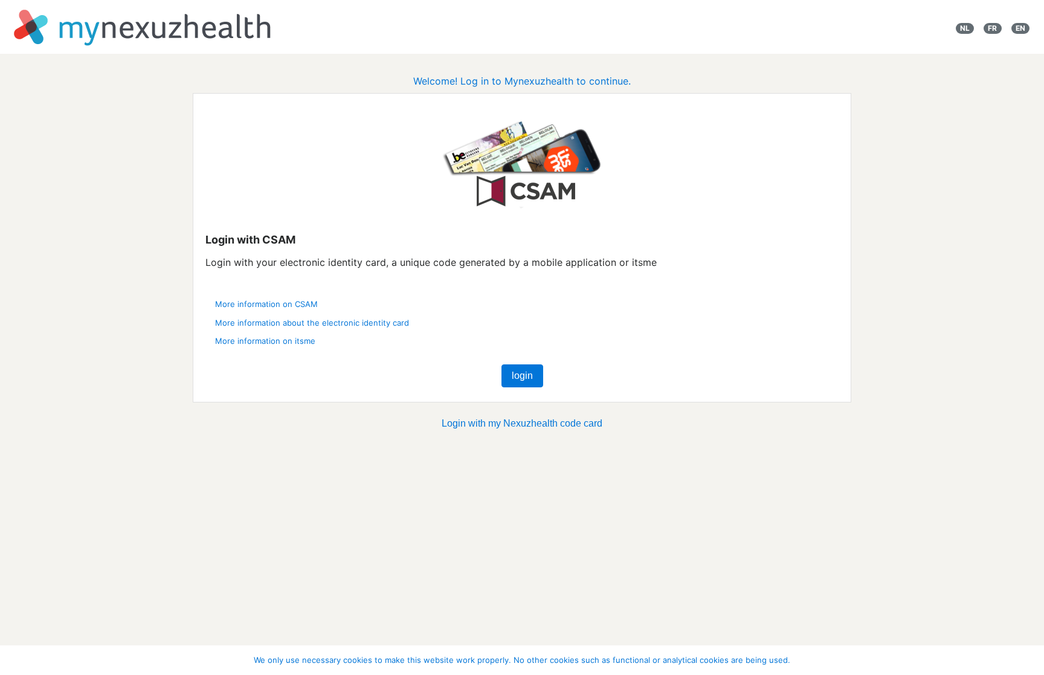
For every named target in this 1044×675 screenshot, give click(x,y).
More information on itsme (265, 341)
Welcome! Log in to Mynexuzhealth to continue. (522, 81)
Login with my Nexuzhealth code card (522, 423)
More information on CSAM (266, 304)
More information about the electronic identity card (312, 323)
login (522, 375)
